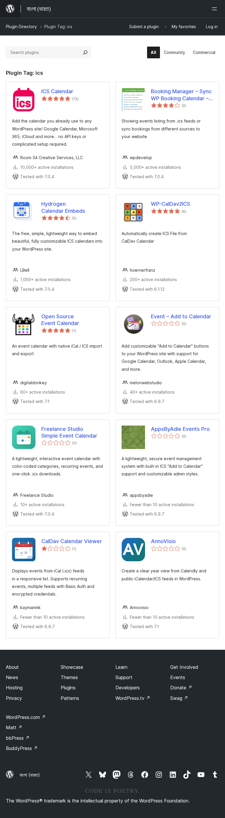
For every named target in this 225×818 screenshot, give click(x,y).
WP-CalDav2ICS (170, 204)
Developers (127, 688)
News (12, 677)
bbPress (18, 738)
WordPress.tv (132, 698)
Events (177, 677)
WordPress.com (26, 717)
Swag (179, 698)
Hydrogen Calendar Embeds (63, 207)
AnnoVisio (163, 541)
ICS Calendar (57, 91)
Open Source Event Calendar (60, 319)
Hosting (14, 688)
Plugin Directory (21, 26)
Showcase (72, 667)
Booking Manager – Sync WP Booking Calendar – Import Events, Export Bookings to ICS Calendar (181, 95)
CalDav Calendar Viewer (71, 541)
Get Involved (184, 667)
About (12, 667)
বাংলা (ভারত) (30, 775)
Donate (181, 688)
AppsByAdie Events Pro (180, 429)
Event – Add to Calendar (181, 316)
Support (123, 677)
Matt (14, 727)
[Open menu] (215, 9)
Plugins (68, 688)
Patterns (70, 698)
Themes (69, 677)
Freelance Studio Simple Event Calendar (69, 432)
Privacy (14, 698)
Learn (121, 667)
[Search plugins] (85, 52)
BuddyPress (22, 748)
